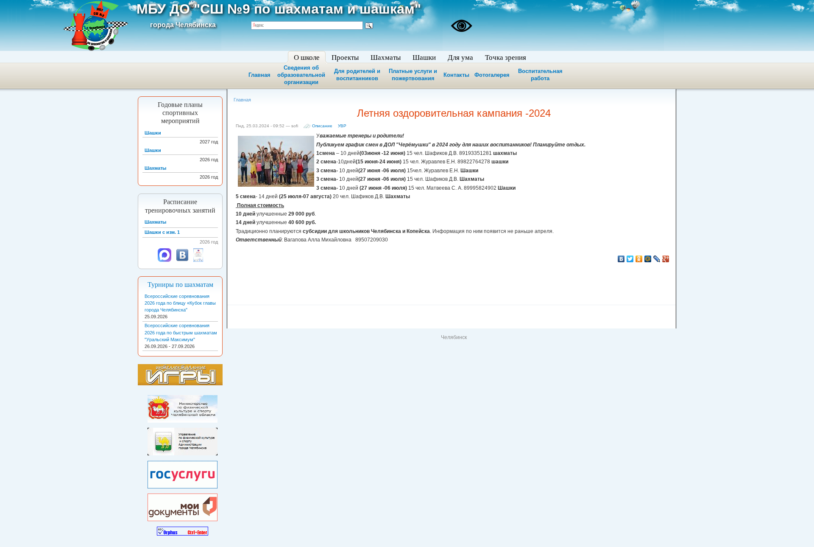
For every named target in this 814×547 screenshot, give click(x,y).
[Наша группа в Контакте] (182, 260)
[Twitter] (630, 258)
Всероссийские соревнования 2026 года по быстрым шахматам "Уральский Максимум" (181, 332)
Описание (322, 125)
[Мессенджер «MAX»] (164, 260)
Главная (259, 75)
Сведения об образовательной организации (301, 75)
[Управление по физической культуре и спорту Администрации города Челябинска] (182, 440)
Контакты (456, 75)
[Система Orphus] (182, 529)
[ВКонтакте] (621, 258)
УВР (342, 125)
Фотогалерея (492, 75)
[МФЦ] (182, 506)
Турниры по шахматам (180, 285)
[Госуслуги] (182, 473)
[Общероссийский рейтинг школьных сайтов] (198, 260)
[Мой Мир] (648, 258)
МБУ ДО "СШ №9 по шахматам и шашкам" (279, 9)
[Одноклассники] (639, 258)
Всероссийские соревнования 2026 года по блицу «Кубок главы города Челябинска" (180, 303)
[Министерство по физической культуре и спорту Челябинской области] (182, 407)
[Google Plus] (665, 258)
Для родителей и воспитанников (357, 74)
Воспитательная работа (540, 74)
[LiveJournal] (656, 258)
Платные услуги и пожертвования (413, 74)
